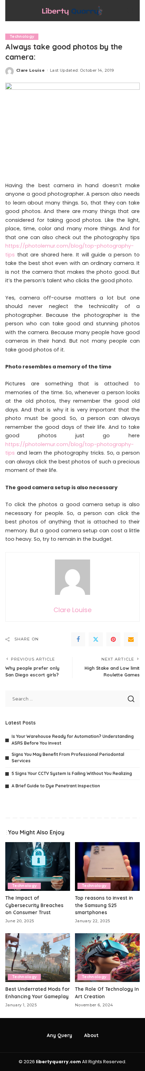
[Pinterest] (113, 639)
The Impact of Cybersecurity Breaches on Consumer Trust (34, 905)
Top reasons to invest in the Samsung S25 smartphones (104, 905)
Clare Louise (30, 70)
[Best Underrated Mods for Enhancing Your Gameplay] (37, 957)
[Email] (131, 639)
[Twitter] (96, 639)
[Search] (130, 10)
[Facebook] (78, 639)
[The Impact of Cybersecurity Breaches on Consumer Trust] (37, 866)
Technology (22, 36)
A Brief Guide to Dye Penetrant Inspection (56, 785)
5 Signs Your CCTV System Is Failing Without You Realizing (72, 773)
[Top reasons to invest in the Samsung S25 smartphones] (107, 866)
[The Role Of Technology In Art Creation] (107, 957)
